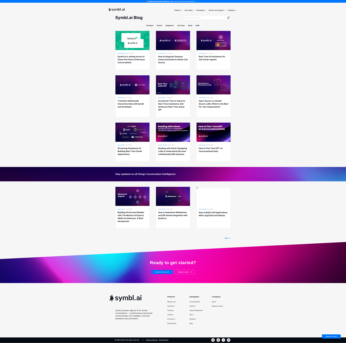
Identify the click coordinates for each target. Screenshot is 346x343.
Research (193, 319)
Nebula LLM (171, 302)
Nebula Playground (196, 310)
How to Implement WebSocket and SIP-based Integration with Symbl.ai (172, 215)
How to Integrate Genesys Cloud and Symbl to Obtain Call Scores (173, 59)
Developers (200, 10)
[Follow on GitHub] (228, 340)
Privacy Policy (163, 340)
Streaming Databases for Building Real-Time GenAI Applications (130, 151)
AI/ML (198, 25)
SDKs (191, 315)
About (214, 302)
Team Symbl (161, 53)
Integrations (170, 25)
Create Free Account (162, 272)
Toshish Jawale (162, 145)
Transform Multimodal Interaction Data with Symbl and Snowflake (131, 104)
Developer (149, 25)
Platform (177, 10)
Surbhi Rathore (122, 53)
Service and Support (216, 10)
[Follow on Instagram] (213, 340)
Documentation (195, 302)
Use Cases (188, 10)
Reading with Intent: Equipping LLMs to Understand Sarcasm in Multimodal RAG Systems (172, 151)
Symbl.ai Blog (129, 17)
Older (226, 238)
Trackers (170, 315)
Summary (170, 310)
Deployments (171, 323)
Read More (121, 67)
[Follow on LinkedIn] (218, 340)
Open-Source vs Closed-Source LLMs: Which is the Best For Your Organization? (213, 104)
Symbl (190, 25)
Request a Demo (217, 306)
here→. (197, 1)
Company (231, 10)
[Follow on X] (223, 340)
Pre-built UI (171, 319)
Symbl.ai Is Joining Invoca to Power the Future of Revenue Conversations (131, 59)
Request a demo (183, 272)
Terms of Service (151, 340)
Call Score (170, 306)
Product (159, 25)
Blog (191, 323)
